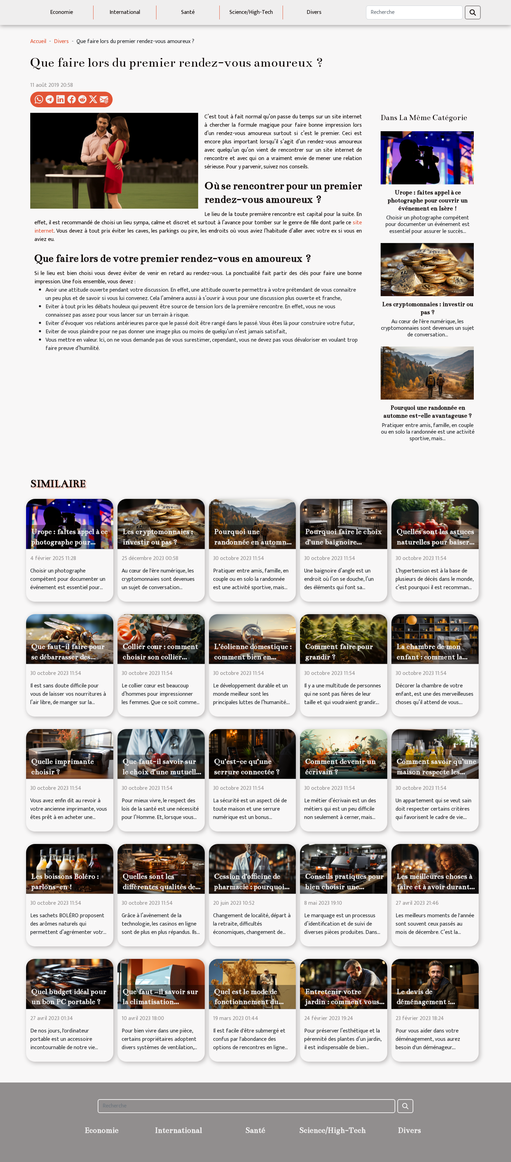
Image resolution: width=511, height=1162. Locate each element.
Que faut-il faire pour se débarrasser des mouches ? (68, 657)
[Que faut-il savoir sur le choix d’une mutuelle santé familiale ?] (161, 753)
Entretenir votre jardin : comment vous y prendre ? (342, 1002)
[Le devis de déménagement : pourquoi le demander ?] (435, 983)
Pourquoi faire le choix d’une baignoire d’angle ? (343, 542)
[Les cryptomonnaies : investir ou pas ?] (427, 269)
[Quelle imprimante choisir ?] (69, 753)
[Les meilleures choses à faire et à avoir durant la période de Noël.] (435, 868)
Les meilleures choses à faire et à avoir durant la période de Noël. (434, 887)
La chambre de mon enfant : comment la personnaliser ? (429, 657)
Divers (314, 12)
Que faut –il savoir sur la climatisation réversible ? (160, 1002)
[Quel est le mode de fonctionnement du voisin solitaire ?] (252, 983)
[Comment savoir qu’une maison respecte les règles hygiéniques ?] (435, 753)
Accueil (38, 41)
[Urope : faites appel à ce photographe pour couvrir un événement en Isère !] (427, 157)
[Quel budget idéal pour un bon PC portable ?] (69, 983)
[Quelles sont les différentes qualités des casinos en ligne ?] (161, 868)
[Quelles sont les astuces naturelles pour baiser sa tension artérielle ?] (435, 523)
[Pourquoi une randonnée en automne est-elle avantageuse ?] (427, 373)
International (125, 12)
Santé (188, 12)
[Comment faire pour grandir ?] (343, 638)
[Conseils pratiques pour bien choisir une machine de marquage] (343, 868)
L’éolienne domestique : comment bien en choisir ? (253, 657)
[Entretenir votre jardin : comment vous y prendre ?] (343, 983)
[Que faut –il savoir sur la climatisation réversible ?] (161, 983)
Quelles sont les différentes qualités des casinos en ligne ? (160, 887)
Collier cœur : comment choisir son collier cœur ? (160, 657)
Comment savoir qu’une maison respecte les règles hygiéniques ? (436, 772)
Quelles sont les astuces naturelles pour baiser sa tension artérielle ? (435, 542)
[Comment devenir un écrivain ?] (343, 753)
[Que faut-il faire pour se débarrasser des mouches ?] (69, 638)
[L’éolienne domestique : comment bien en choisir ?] (252, 638)
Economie (61, 12)
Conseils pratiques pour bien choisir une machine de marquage (344, 887)
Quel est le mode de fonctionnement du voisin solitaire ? (246, 1002)
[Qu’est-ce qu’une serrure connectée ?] (252, 753)
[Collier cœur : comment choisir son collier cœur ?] (161, 638)
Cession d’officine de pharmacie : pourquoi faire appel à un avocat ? (253, 887)
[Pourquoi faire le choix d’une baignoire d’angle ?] (343, 523)
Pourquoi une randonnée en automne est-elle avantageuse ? (252, 542)
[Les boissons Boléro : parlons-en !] (69, 868)
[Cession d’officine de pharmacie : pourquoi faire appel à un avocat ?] (252, 868)
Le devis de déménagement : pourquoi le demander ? (435, 1002)
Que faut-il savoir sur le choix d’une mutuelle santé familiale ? (161, 772)
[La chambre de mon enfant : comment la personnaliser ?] (435, 638)
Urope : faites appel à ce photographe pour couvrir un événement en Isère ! (428, 200)
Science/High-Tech (251, 12)
